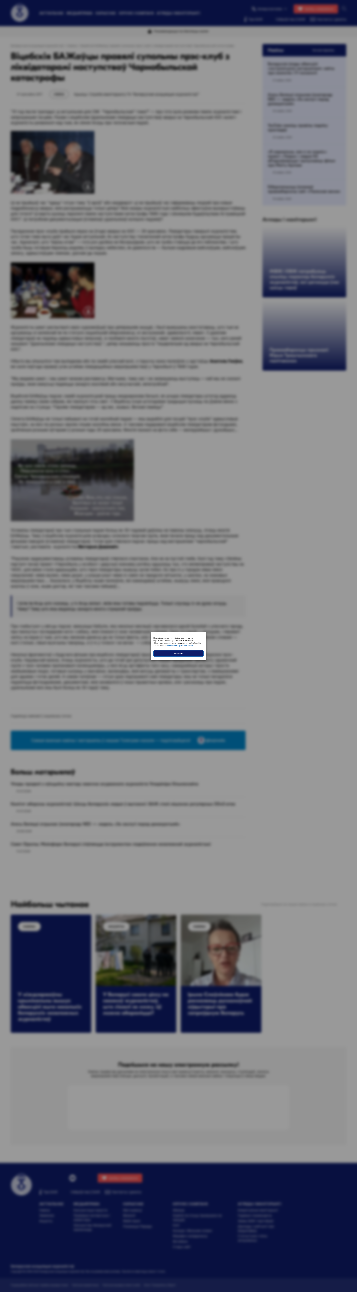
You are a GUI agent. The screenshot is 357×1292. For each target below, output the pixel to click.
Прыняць (178, 653)
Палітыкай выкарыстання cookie (180, 645)
